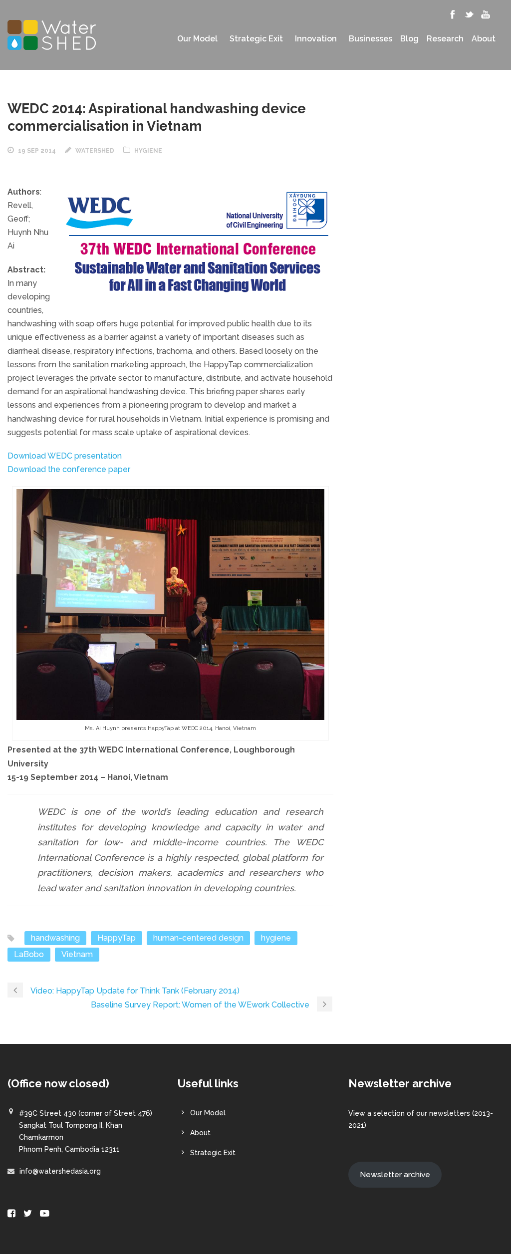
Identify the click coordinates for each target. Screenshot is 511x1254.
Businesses (370, 39)
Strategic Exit (256, 39)
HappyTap (116, 938)
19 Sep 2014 (37, 150)
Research (445, 39)
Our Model (197, 39)
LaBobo (29, 954)
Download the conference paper (68, 469)
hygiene (276, 938)
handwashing (55, 938)
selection (389, 1113)
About (484, 39)
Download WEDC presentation (64, 456)
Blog (409, 39)
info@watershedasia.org (60, 1171)
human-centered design (198, 938)
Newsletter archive (395, 1174)
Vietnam (77, 954)
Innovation (316, 39)
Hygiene (148, 150)
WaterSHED (94, 150)
